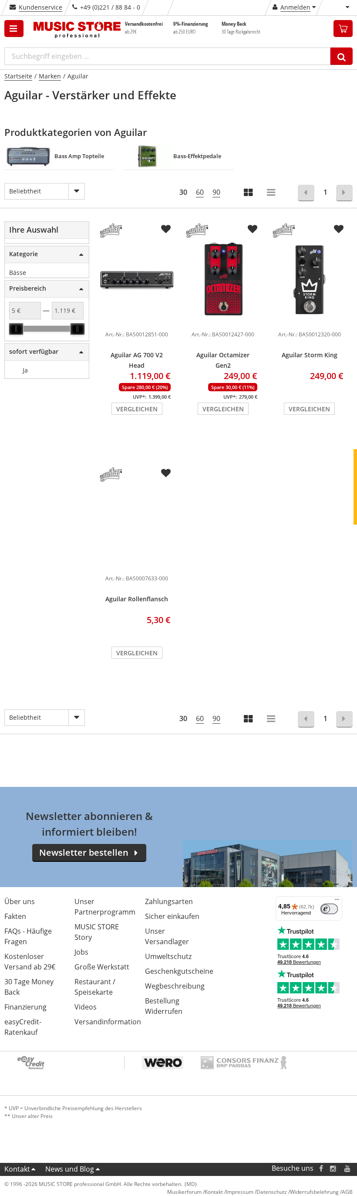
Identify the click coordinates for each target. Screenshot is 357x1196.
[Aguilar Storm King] (309, 279)
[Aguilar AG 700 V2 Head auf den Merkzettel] (166, 229)
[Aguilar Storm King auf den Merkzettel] (339, 229)
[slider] (16, 329)
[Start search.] (341, 56)
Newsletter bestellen (83, 852)
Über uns (19, 901)
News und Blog (69, 1169)
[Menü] (337, 901)
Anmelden (295, 7)
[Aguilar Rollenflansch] (136, 523)
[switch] (329, 909)
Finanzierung (25, 1007)
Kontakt (17, 1169)
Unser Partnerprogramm (104, 907)
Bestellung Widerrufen (163, 1006)
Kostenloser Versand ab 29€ (29, 962)
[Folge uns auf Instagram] (333, 1168)
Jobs (81, 952)
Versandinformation (107, 1022)
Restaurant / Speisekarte (94, 987)
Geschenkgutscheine (179, 971)
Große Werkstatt (101, 967)
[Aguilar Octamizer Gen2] (223, 279)
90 (216, 192)
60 (200, 192)
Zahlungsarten (169, 901)
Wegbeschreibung (175, 986)
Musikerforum (184, 1192)
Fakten (15, 916)
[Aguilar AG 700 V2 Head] (136, 279)
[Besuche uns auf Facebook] (321, 1168)
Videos (85, 1007)
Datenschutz (271, 1192)
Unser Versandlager (167, 936)
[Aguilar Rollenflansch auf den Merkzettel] (166, 473)
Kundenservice (40, 7)
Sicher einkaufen (172, 916)
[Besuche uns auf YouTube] (348, 1168)
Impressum (239, 1192)
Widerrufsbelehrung (314, 1192)
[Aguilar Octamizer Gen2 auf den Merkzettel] (252, 229)
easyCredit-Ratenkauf (22, 1027)
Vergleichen (137, 409)
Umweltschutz (168, 956)
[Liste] (271, 193)
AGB (347, 1192)
